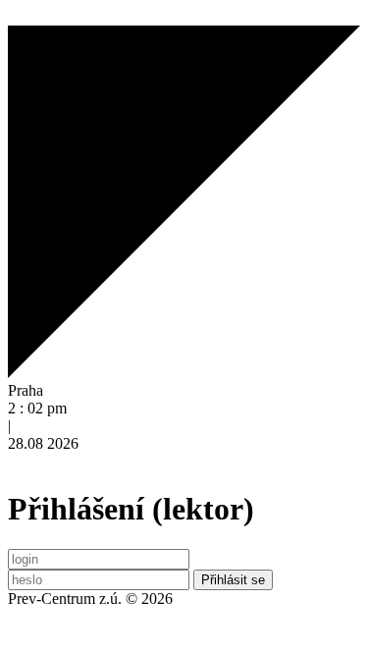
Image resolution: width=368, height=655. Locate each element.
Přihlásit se (233, 580)
